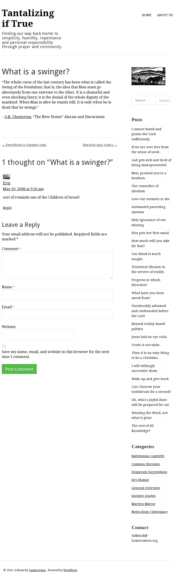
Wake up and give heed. (150, 379)
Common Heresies (146, 464)
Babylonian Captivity (148, 456)
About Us (165, 15)
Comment (11, 249)
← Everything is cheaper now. (24, 145)
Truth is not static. (146, 345)
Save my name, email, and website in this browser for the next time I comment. (55, 354)
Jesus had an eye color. (150, 337)
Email (8, 307)
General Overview (146, 488)
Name (8, 287)
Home (146, 15)
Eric (7, 183)
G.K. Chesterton (18, 117)
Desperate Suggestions (149, 472)
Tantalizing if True (28, 18)
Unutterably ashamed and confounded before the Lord (150, 311)
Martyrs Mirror (143, 504)
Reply (7, 208)
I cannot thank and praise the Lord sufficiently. (147, 134)
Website (9, 327)
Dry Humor (140, 480)
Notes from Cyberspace (150, 512)
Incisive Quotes (144, 496)
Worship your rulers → (100, 145)
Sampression (37, 570)
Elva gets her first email (150, 233)
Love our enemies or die (151, 199)
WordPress (70, 570)
